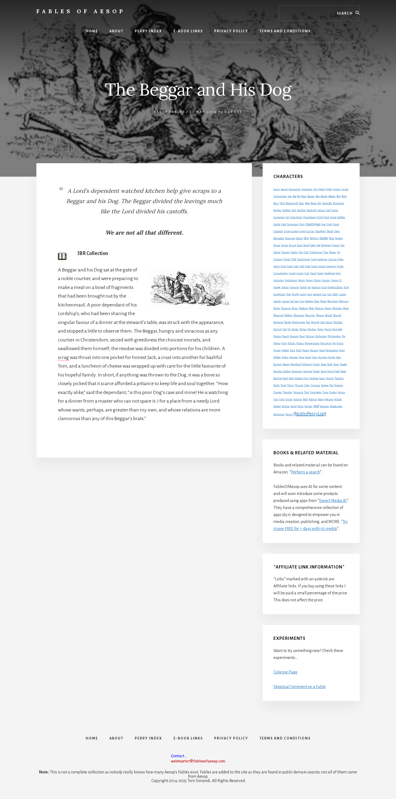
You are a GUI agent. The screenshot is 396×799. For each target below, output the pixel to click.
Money (328, 308)
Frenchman (303, 259)
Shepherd (295, 364)
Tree (306, 392)
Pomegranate (312, 343)
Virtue (289, 399)
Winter (308, 406)
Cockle (276, 224)
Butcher (301, 210)
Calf (328, 210)
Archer (337, 189)
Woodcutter (336, 406)
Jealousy (316, 287)
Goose (314, 266)
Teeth (276, 385)
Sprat (323, 371)
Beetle (324, 196)
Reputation (332, 350)
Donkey (323, 238)
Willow (286, 406)
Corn (302, 224)
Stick (285, 378)
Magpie (309, 301)
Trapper (277, 392)
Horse (317, 280)
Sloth (330, 364)
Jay (309, 287)
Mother (288, 315)
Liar (324, 294)
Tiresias (315, 385)
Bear (304, 196)
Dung (306, 245)
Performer (321, 336)
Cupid (302, 231)
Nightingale (298, 322)
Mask (323, 301)
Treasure (298, 392)
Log (291, 301)
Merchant (332, 301)
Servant (277, 364)
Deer (337, 231)
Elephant (326, 245)
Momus (319, 308)
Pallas (303, 329)
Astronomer (280, 196)
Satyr (315, 357)
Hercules (278, 280)
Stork (291, 378)
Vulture (297, 399)
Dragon (339, 238)
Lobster (277, 301)
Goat (290, 266)
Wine (300, 406)
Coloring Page (285, 672)
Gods (296, 266)
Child (320, 217)
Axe (290, 196)
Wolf (316, 406)
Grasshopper (280, 273)
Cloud (333, 217)
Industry (294, 287)
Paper (320, 329)
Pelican (310, 336)
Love (296, 301)
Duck (300, 245)
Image (276, 287)
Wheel (277, 406)
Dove (331, 238)
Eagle (313, 245)
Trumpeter (316, 392)
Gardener (322, 259)
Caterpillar (296, 217)
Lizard (342, 294)
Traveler (287, 392)
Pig (343, 336)
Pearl (302, 336)
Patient (277, 336)
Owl (285, 329)
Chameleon (309, 217)
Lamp (303, 294)
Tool (331, 385)
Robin (285, 357)
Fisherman (316, 252)
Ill (340, 280)
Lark (309, 294)
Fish (306, 252)
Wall (305, 399)
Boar (301, 203)
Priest (339, 343)
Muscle (337, 315)
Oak (322, 322)
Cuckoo (294, 231)
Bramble (327, 203)
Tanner (330, 378)
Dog (306, 238)
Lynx (302, 301)
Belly (344, 196)
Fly (338, 252)
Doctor (299, 238)
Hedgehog (329, 273)
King (346, 287)
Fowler (287, 259)
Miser (294, 308)
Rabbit (285, 350)
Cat (287, 217)
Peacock (294, 336)
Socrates (278, 371)
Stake (343, 371)
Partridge (337, 329)
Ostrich (277, 329)
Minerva (286, 308)
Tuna (325, 392)
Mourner (310, 315)
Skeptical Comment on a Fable (299, 687)
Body (307, 203)
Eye (343, 245)
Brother (277, 210)
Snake (343, 364)
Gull (306, 273)
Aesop (284, 189)
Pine (284, 343)
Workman (279, 414)
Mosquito (278, 315)
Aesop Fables (169, 112)
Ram (298, 350)
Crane (335, 224)
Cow (323, 224)
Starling (277, 378)
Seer (338, 357)
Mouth (328, 315)
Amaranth (294, 189)
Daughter (320, 231)
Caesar (321, 210)
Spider (316, 371)
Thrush (299, 385)
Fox (293, 259)
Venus (341, 392)
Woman (324, 406)
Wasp (321, 399)
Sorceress (297, 371)
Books (314, 203)
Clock (326, 217)
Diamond (290, 238)
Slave (323, 364)
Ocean (328, 322)
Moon (346, 308)
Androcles (306, 189)
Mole (311, 308)
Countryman (313, 224)
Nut (308, 322)
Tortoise (338, 385)
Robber (277, 357)
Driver (276, 245)
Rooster (293, 357)
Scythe (331, 357)
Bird (282, 203)
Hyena (334, 280)
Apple (329, 189)
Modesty (303, 308)
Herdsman (291, 280)
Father (294, 252)
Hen (338, 273)
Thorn (290, 385)
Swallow (314, 378)
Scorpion (323, 357)
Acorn (276, 189)
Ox (289, 329)
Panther (312, 329)
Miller (276, 308)
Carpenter (279, 217)
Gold (302, 266)
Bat (299, 196)
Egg (318, 245)
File (301, 252)
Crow (287, 231)
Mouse (320, 315)
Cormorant (293, 224)
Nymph (315, 322)
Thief (283, 385)
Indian (285, 287)
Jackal (303, 287)
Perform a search (305, 472)
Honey (309, 280)
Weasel (329, 399)
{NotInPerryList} (309, 413)
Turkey (333, 392)
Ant (315, 189)
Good (307, 266)
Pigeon (277, 343)
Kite (288, 294)
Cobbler (341, 217)
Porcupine (326, 343)
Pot (334, 343)
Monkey (337, 308)
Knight (295, 294)
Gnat (283, 266)
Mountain (298, 315)
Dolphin (314, 238)
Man (316, 301)
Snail (336, 364)
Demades (278, 238)
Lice (329, 294)
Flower (332, 252)
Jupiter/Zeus (335, 287)
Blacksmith (292, 203)
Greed (292, 273)
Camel (334, 210)
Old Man (338, 322)
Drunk (292, 245)
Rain (292, 350)
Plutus (300, 343)
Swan (322, 378)
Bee (318, 196)
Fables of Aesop (80, 11)
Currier (310, 231)
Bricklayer (338, 203)
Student (299, 378)
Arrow (345, 189)
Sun (306, 378)
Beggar (332, 196)
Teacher (339, 378)
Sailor (308, 357)
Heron (301, 280)
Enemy (336, 245)
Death (330, 231)
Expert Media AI (333, 500)
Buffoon (287, 210)
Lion (335, 294)
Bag (294, 196)
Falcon (276, 252)
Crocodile (278, 231)
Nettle (287, 322)
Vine (281, 399)
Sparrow (307, 371)
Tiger (307, 385)
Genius (332, 259)
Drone (284, 245)
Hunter (326, 280)
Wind (293, 406)
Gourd (321, 266)
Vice (275, 399)
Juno (324, 287)
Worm (289, 414)
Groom (300, 273)
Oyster (295, 329)
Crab (329, 224)
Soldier (287, 371)
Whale (338, 399)
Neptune (278, 322)
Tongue (325, 385)
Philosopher (334, 336)
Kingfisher (279, 294)
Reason (314, 350)
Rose (301, 357)
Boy (320, 203)
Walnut (313, 399)
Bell (338, 196)
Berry (276, 203)
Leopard (317, 294)
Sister (317, 364)
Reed (322, 350)
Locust (285, 301)
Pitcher (291, 343)
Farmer (285, 252)
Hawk (320, 273)
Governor (331, 266)
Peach (285, 336)
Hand (313, 273)
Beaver (311, 196)
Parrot (328, 329)
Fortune (277, 259)
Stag (337, 371)
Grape (340, 266)
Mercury (344, 301)
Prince (277, 350)
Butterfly (312, 210)
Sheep (286, 364)
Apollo (321, 189)
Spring (330, 371)
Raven (305, 350)
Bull (294, 210)
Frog (313, 259)
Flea (325, 252)
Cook (283, 224)
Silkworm (307, 364)
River (342, 350)
